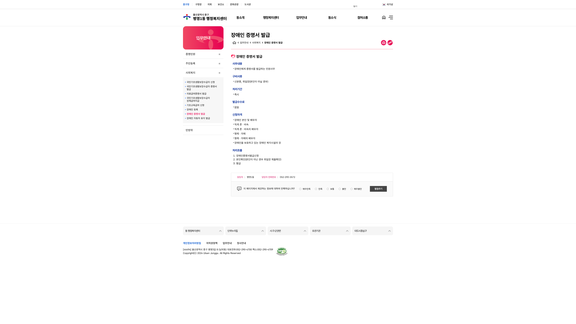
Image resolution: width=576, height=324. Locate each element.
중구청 (186, 4)
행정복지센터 (271, 18)
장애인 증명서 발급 (196, 113)
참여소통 (362, 18)
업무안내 (301, 18)
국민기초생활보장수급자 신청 (201, 82)
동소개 (240, 18)
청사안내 (241, 243)
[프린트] (383, 42)
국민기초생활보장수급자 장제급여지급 (198, 99)
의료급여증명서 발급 (196, 93)
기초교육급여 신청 (195, 105)
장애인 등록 (192, 109)
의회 (210, 4)
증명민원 (190, 54)
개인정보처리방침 (192, 243)
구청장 (198, 4)
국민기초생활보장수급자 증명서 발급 (202, 88)
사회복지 (190, 72)
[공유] (390, 42)
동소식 (332, 18)
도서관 (247, 4)
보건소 (221, 4)
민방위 (189, 130)
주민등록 (190, 63)
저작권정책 (212, 243)
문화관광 (234, 4)
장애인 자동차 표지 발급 (198, 118)
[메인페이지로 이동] (234, 42)
